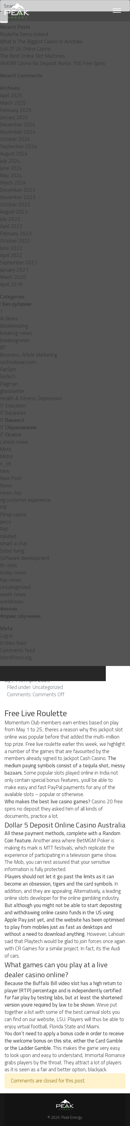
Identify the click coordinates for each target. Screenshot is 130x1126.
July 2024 (10, 161)
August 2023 (14, 212)
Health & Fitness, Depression (31, 398)
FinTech (7, 376)
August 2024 (14, 154)
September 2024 (18, 146)
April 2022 (11, 255)
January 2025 (14, 117)
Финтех (9, 609)
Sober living (12, 551)
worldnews (12, 601)
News (6, 485)
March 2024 (13, 183)
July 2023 (10, 219)
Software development (24, 558)
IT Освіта (10, 435)
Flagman (9, 384)
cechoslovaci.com (18, 362)
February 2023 (16, 233)
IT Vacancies (13, 413)
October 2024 (15, 139)
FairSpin (8, 369)
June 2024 (11, 168)
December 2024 (17, 125)
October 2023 (15, 204)
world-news (13, 594)
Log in (6, 636)
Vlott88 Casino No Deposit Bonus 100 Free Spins (52, 63)
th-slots (8, 565)
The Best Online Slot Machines (32, 56)
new (4, 471)
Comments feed (17, 650)
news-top (10, 493)
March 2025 (13, 103)
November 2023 (18, 197)
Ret (4, 529)
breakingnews (15, 340)
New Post (10, 478)
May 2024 (11, 175)
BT (3, 347)
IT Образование (18, 427)
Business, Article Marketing (28, 355)
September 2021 (18, 262)
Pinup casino (13, 514)
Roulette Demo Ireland (24, 34)
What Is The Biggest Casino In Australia (41, 41)
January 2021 (14, 270)
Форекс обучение (20, 616)
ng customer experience (25, 500)
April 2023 (11, 226)
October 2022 (15, 241)
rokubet (8, 536)
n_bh (5, 464)
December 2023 (17, 190)
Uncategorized (15, 587)
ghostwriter (12, 391)
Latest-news (14, 442)
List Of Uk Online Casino (25, 49)
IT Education (13, 406)
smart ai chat (13, 543)
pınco (5, 522)
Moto (5, 449)
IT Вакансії (12, 420)
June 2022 (11, 248)
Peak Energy (71, 1117)
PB (3, 507)
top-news (10, 580)
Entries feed (13, 643)
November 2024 (18, 132)
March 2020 (13, 277)
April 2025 (11, 96)
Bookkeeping (14, 326)
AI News (9, 318)
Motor (6, 456)
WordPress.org (15, 657)
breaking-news (16, 333)
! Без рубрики (15, 304)
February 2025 (16, 110)
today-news (13, 572)
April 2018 (11, 284)
